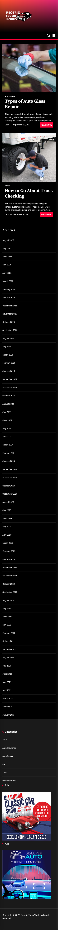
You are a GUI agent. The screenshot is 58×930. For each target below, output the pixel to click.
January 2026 (8, 297)
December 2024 (9, 379)
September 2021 (9, 649)
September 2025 (9, 330)
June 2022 (7, 616)
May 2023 (6, 526)
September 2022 (9, 592)
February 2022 (8, 633)
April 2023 (6, 535)
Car (3, 764)
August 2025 (8, 338)
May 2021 (6, 682)
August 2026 (8, 240)
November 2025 (9, 314)
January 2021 (8, 715)
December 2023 (9, 469)
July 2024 (6, 412)
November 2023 (9, 477)
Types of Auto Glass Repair (25, 104)
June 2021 (7, 674)
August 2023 (8, 502)
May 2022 (6, 625)
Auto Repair (7, 756)
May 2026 (6, 264)
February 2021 (8, 706)
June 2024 (7, 420)
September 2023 (9, 494)
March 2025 (7, 355)
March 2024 (7, 445)
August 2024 (8, 404)
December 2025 (9, 305)
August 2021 (8, 657)
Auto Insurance (9, 748)
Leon (7, 125)
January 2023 (8, 559)
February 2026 (8, 289)
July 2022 (6, 608)
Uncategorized (8, 780)
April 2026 (6, 273)
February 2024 (8, 453)
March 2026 (7, 281)
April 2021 (6, 690)
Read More (46, 125)
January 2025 (8, 371)
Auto (4, 739)
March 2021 (7, 698)
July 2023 (6, 510)
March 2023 (7, 543)
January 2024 (8, 461)
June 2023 (7, 518)
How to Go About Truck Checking (29, 193)
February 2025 (8, 363)
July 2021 (6, 666)
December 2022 (9, 567)
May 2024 (6, 428)
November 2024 (9, 387)
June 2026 (7, 256)
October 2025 (8, 322)
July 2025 (6, 346)
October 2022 (8, 584)
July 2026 (6, 248)
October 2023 (8, 486)
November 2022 (9, 575)
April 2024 (6, 436)
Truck (5, 772)
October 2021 (8, 641)
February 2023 (8, 551)
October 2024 (8, 395)
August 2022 (8, 600)
